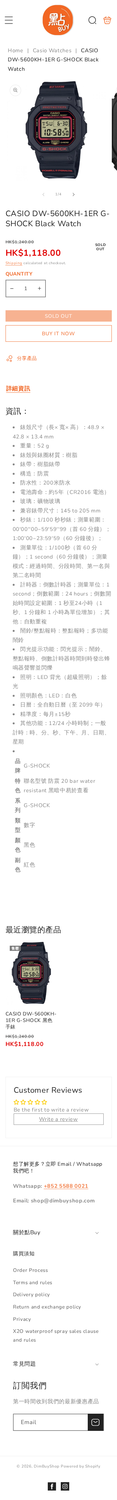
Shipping (14, 263)
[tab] (18, 388)
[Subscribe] (95, 1422)
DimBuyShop (46, 1466)
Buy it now (58, 333)
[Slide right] (73, 194)
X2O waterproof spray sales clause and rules (56, 1335)
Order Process (30, 1270)
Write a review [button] (58, 1119)
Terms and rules (32, 1282)
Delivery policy (31, 1294)
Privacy (22, 1319)
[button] (9, 20)
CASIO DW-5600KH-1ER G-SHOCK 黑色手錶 (32, 973)
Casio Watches (52, 50)
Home (16, 50)
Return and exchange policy (47, 1306)
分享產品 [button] (27, 358)
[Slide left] (43, 194)
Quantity (19, 273)
